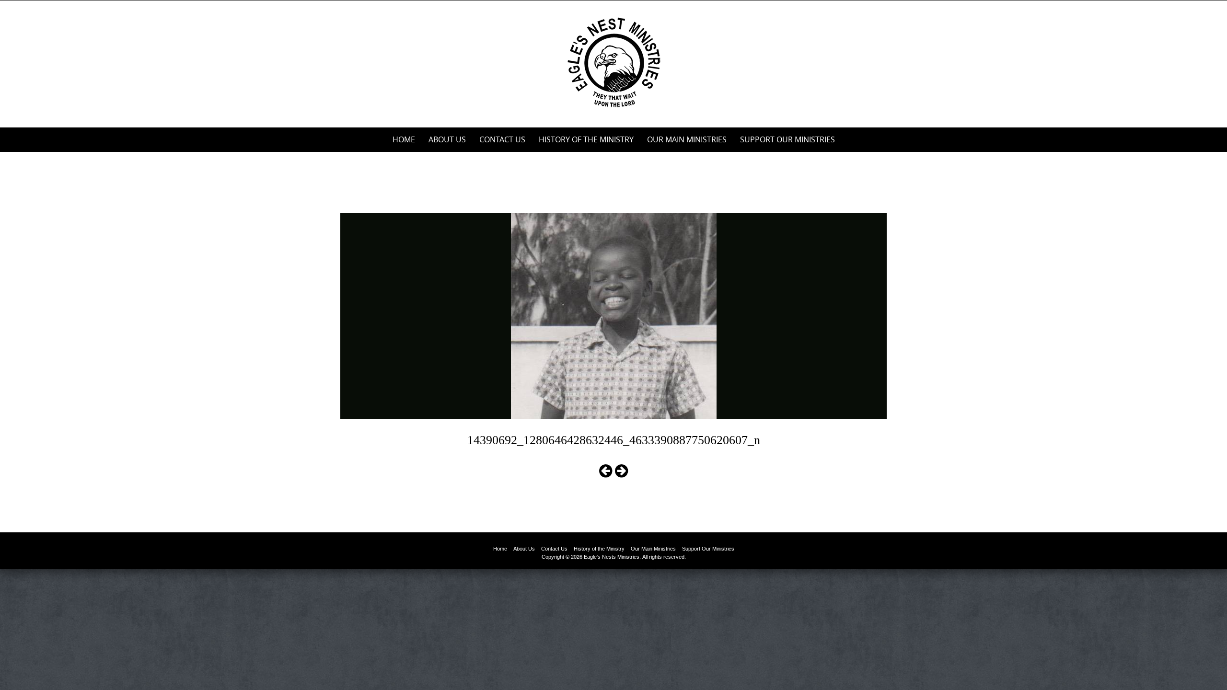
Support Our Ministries (787, 139)
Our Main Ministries (687, 139)
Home (404, 139)
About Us (447, 139)
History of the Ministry (586, 139)
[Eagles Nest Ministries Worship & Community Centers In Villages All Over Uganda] (613, 62)
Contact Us (502, 139)
